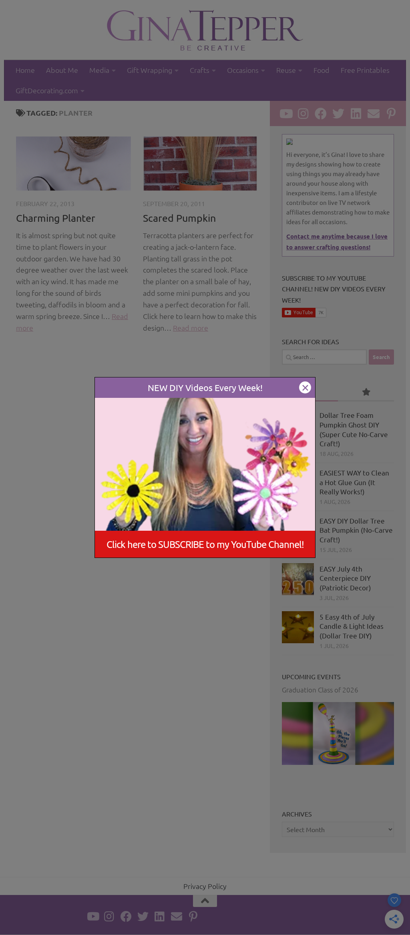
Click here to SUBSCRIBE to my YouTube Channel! (205, 544)
